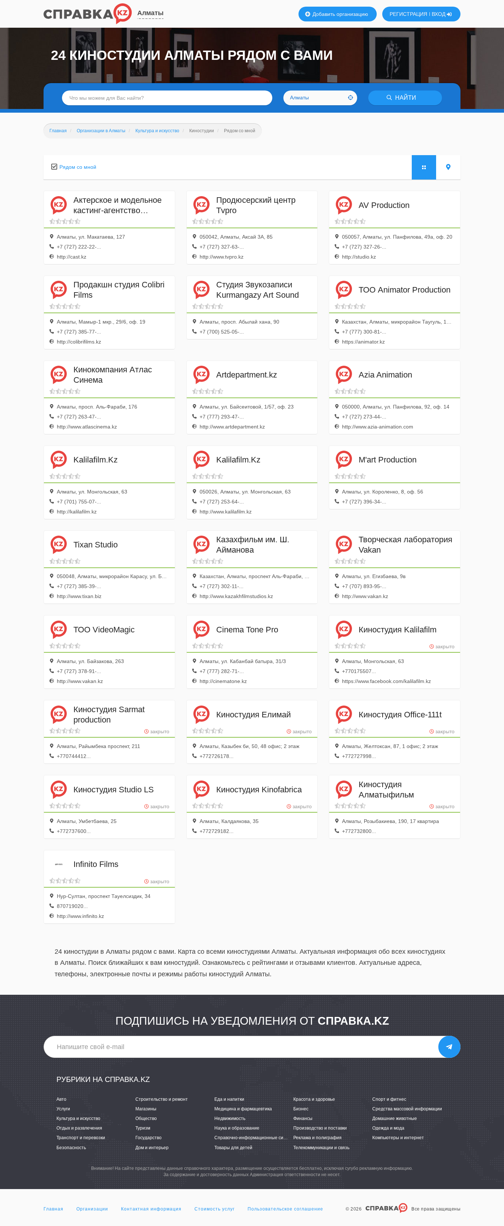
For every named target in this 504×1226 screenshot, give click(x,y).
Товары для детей (233, 1147)
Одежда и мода (388, 1128)
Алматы (150, 13)
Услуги (63, 1108)
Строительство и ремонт (161, 1099)
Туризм (142, 1128)
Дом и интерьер (152, 1147)
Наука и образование (236, 1128)
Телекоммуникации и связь (321, 1147)
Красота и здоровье (314, 1099)
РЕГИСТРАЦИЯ (408, 14)
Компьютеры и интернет (398, 1137)
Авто (61, 1099)
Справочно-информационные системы (255, 1137)
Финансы (303, 1118)
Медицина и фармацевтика (243, 1108)
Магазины (145, 1108)
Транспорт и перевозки (80, 1137)
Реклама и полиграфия (317, 1137)
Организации (92, 1209)
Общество (146, 1118)
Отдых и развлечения (79, 1128)
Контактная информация (151, 1209)
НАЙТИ (405, 98)
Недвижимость (229, 1118)
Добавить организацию (339, 14)
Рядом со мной (77, 167)
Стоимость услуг (214, 1209)
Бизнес (300, 1108)
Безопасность (71, 1147)
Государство (148, 1137)
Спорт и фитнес (389, 1099)
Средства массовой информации (407, 1108)
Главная (53, 1209)
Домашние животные (394, 1118)
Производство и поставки (320, 1128)
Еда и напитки (229, 1099)
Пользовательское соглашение (285, 1209)
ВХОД (439, 14)
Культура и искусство (78, 1118)
